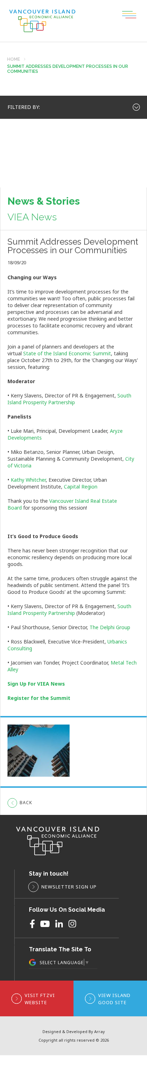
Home (13, 59)
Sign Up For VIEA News (36, 683)
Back (26, 803)
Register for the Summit (38, 698)
